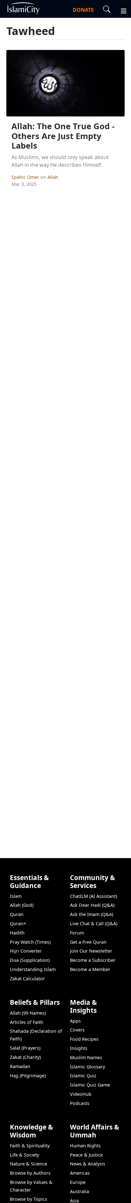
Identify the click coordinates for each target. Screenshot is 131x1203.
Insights (78, 1048)
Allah (52, 177)
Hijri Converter (26, 951)
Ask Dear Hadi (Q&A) (92, 905)
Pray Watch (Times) (30, 942)
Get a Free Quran (88, 942)
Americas (80, 1173)
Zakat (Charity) (25, 1057)
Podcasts (79, 1103)
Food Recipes (84, 1039)
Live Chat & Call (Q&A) (93, 923)
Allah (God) (21, 905)
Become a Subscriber (92, 960)
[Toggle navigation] (121, 10)
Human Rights (85, 1146)
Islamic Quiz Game (90, 1085)
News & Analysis (87, 1164)
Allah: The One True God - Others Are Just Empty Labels (62, 136)
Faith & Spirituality (30, 1146)
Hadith (17, 933)
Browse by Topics (28, 1199)
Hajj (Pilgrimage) (28, 1076)
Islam (16, 896)
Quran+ (18, 923)
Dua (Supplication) (30, 960)
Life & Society (24, 1155)
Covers (77, 1030)
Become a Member (90, 969)
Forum (77, 933)
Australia (79, 1191)
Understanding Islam (33, 969)
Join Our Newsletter (91, 951)
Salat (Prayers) (25, 1048)
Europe (78, 1182)
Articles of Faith (26, 1022)
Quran (17, 914)
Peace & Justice (86, 1155)
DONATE (83, 9)
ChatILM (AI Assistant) (93, 896)
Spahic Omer (25, 177)
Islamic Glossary (87, 1067)
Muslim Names (86, 1057)
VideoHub (81, 1094)
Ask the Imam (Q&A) (91, 914)
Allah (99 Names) (28, 1013)
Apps (75, 1021)
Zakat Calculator (27, 979)
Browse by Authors (30, 1173)
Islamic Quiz (83, 1076)
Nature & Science (28, 1164)
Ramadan (20, 1066)
